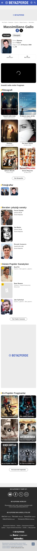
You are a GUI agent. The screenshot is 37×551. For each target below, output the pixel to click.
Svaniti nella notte (9, 116)
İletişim (19, 525)
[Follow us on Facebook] (15, 494)
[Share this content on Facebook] (17, 30)
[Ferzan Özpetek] (7, 217)
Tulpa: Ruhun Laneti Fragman (28, 416)
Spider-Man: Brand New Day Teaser (9, 416)
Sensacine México (24, 519)
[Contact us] (26, 494)
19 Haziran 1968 (26, 45)
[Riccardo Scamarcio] (7, 251)
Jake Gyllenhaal (19, 300)
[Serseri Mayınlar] (27, 158)
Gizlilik (24, 527)
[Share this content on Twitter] (21, 30)
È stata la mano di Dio (27, 116)
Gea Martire (17, 227)
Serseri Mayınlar (27, 170)
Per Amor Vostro (27, 143)
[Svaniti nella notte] (9, 103)
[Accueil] (16, 2)
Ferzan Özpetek (18, 210)
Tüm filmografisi (18, 178)
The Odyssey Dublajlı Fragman (28, 463)
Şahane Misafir (10, 170)
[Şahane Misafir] (9, 158)
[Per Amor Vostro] (27, 131)
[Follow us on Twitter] (21, 494)
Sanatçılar (10, 22)
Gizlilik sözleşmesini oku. (17, 547)
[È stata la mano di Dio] (27, 103)
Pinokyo (9, 143)
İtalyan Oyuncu (23, 22)
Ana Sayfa (4, 22)
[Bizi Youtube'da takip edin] (10, 494)
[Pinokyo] (9, 131)
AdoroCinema (7, 519)
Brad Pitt (16, 267)
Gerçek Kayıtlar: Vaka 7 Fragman (9, 463)
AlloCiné (4, 516)
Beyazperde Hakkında (9, 525)
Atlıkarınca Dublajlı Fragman (27, 440)
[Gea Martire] (7, 234)
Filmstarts (15, 516)
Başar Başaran (18, 283)
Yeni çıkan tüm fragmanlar (18, 469)
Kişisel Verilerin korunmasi (14, 527)
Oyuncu (16, 22)
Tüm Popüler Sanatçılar (18, 319)
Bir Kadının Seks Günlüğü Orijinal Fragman (9, 440)
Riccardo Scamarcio (20, 244)
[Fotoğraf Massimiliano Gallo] (5, 191)
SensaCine (27, 516)
